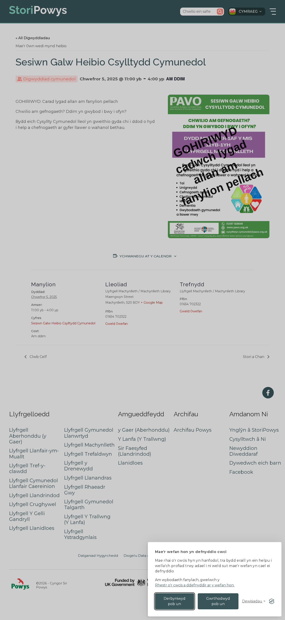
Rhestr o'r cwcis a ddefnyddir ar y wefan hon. (194, 585)
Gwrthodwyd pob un (218, 601)
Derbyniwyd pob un (174, 601)
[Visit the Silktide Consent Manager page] (271, 601)
